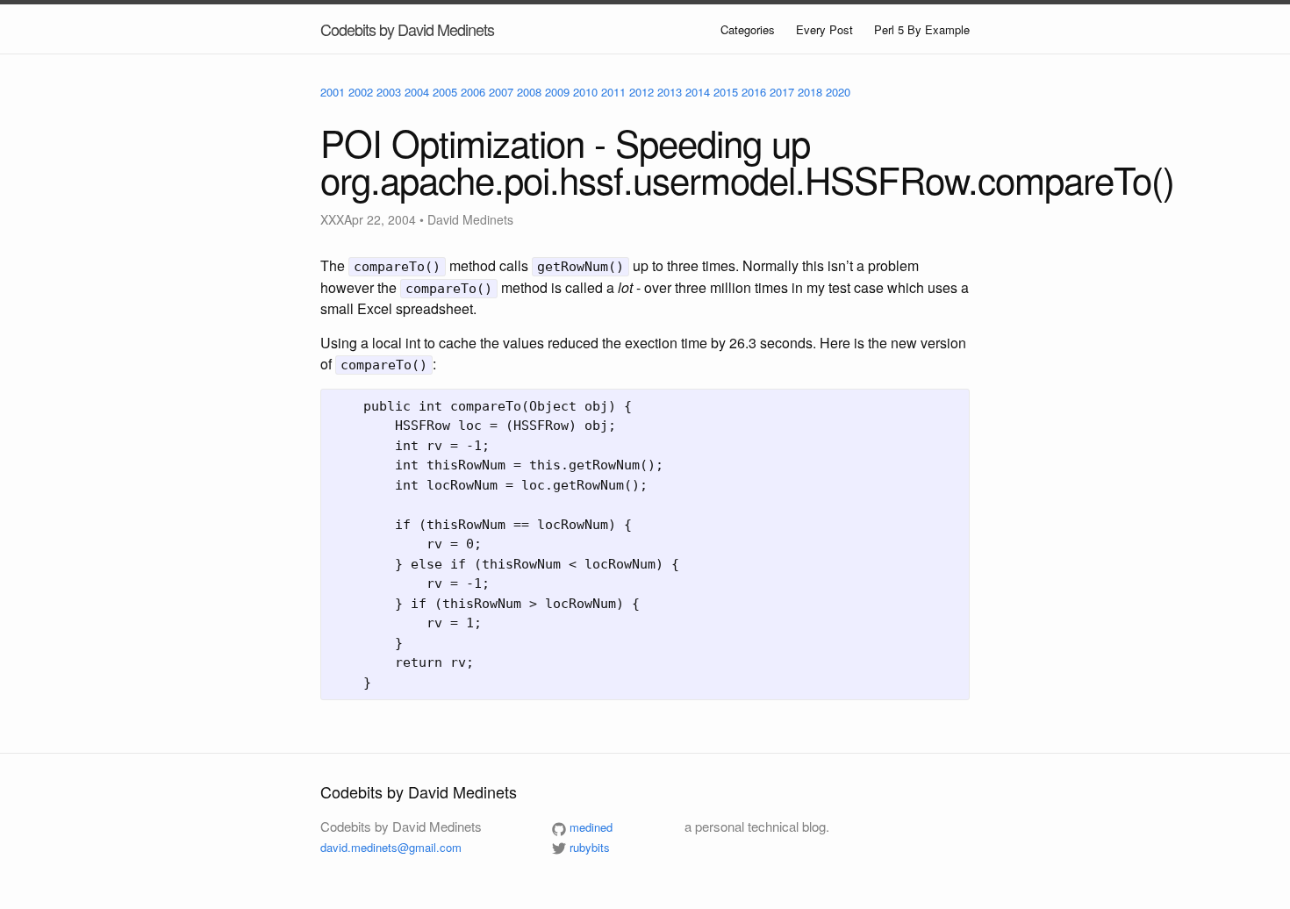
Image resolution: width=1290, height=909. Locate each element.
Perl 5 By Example (922, 29)
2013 (669, 91)
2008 (529, 91)
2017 (782, 91)
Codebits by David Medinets (407, 29)
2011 (613, 91)
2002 (360, 91)
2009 (557, 91)
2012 (641, 91)
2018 (810, 91)
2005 (445, 91)
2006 (473, 91)
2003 (388, 91)
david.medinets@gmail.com (391, 847)
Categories (747, 29)
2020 (838, 91)
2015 (725, 91)
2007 (501, 91)
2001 (332, 91)
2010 (585, 91)
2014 (697, 91)
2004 (417, 91)
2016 (754, 91)
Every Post (824, 29)
